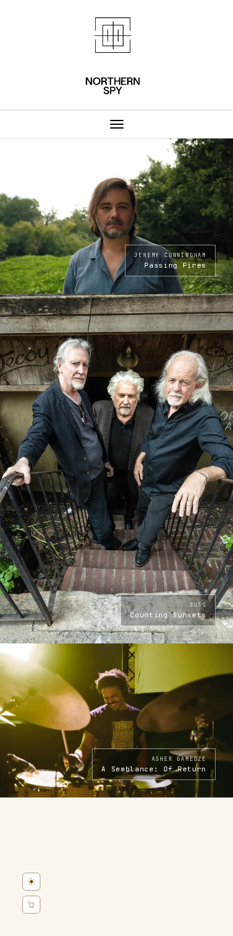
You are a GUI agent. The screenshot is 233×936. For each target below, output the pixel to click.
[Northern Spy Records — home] (116, 55)
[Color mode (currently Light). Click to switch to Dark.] (31, 882)
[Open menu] (116, 124)
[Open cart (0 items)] (31, 905)
